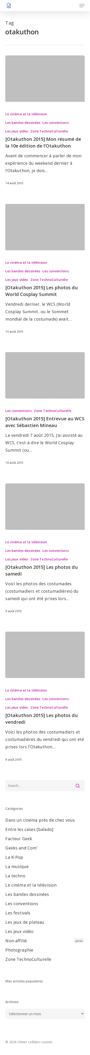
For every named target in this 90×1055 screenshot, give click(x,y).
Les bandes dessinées (22, 122)
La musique (17, 866)
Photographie (19, 950)
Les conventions (55, 122)
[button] (81, 5)
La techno (15, 875)
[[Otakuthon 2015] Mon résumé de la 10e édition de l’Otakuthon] (44, 78)
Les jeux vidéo (16, 131)
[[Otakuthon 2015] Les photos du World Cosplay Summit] (44, 227)
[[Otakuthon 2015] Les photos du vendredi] (44, 655)
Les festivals (17, 913)
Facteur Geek (18, 838)
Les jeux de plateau (24, 922)
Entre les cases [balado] (29, 829)
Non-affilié (44, 940)
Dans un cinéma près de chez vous (40, 820)
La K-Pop (14, 857)
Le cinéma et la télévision (26, 114)
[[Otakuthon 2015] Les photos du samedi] (44, 506)
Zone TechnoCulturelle (49, 131)
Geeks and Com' (21, 848)
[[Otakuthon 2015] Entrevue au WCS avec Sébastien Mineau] (44, 375)
